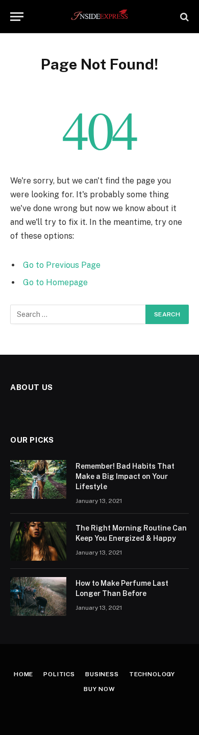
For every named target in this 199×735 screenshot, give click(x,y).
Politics (59, 674)
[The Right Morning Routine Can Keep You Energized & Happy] (38, 541)
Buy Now (99, 689)
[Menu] (16, 16)
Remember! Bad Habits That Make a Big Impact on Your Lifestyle (125, 476)
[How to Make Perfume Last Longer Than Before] (38, 596)
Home (23, 674)
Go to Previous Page (62, 265)
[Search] (183, 16)
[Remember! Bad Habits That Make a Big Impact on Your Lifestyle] (38, 479)
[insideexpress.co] (100, 16)
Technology (152, 674)
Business (102, 674)
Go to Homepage (55, 282)
